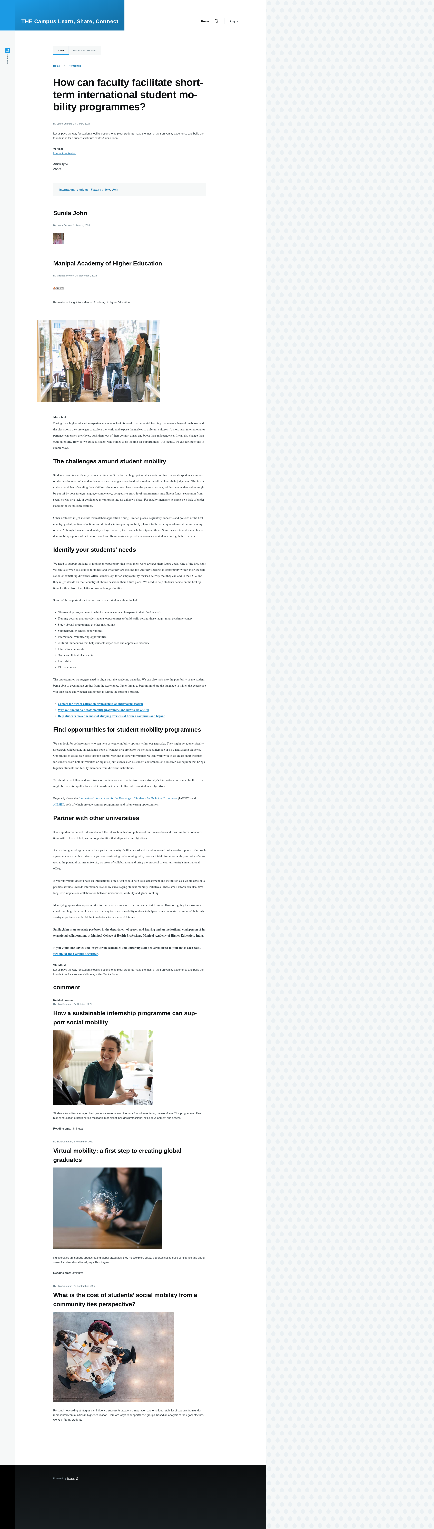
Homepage (75, 65)
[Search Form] (216, 21)
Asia (115, 189)
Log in (234, 21)
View (61, 50)
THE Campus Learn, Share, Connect (69, 21)
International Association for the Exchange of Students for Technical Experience (128, 798)
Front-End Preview (84, 50)
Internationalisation (64, 153)
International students (74, 189)
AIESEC (58, 804)
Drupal (71, 1478)
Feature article (100, 189)
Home (56, 65)
